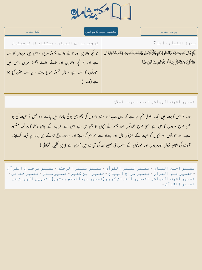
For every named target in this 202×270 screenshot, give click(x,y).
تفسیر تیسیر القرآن (127, 168)
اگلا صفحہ (33, 31)
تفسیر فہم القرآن (172, 173)
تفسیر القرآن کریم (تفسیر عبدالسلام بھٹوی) (99, 178)
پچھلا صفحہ (169, 31)
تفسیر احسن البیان (174, 168)
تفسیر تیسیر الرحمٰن (80, 168)
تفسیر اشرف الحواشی (173, 178)
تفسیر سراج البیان (129, 173)
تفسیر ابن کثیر (87, 173)
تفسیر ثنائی (25, 173)
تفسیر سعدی (54, 173)
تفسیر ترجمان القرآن (30, 168)
